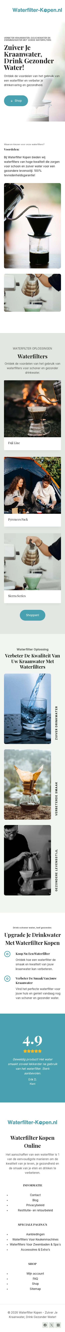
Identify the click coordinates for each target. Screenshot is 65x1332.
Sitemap (35, 1289)
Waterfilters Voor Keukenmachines (35, 1239)
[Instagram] (58, 1325)
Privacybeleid (35, 1205)
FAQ (35, 1278)
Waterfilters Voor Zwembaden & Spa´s (35, 1244)
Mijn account (35, 1273)
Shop (35, 1283)
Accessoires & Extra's (35, 1249)
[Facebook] (45, 1325)
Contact (35, 1195)
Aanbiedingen (35, 1234)
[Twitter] (51, 1325)
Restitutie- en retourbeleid (35, 1210)
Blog (35, 1200)
